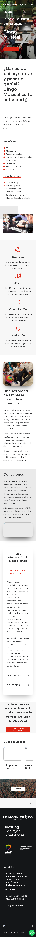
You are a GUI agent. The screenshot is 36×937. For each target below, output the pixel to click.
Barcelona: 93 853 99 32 (16, 896)
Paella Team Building (10, 767)
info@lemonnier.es (15, 905)
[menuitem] (18, 873)
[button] (31, 4)
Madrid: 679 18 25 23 (15, 899)
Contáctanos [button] (11, 49)
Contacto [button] (18, 789)
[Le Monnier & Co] (14, 4)
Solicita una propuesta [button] (18, 729)
